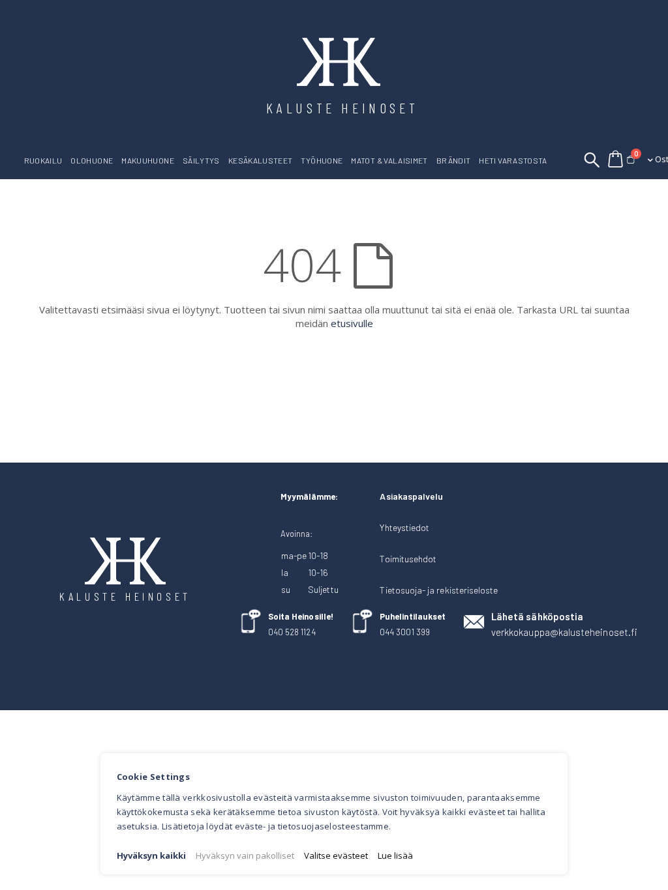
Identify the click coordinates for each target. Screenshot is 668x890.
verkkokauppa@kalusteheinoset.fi (564, 632)
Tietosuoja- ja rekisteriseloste (439, 590)
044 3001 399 (405, 632)
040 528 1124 (292, 632)
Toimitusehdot (408, 558)
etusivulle (352, 323)
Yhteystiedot (404, 527)
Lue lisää (395, 855)
